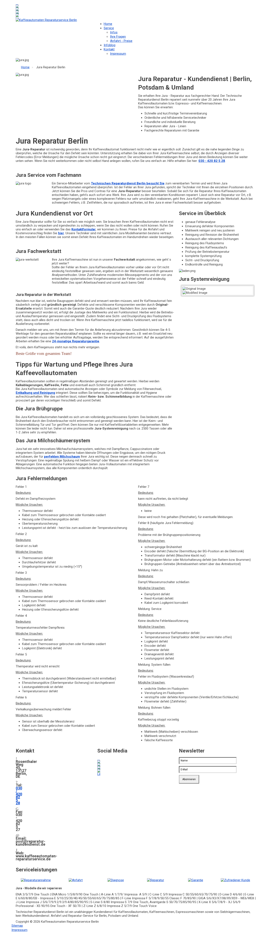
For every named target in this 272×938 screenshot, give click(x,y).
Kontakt (109, 49)
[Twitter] (17, 6)
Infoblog (109, 45)
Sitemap (17, 926)
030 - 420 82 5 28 (211, 161)
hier (61, 233)
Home (108, 24)
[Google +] (17, 9)
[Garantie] (195, 880)
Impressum (118, 54)
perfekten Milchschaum (62, 456)
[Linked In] (17, 12)
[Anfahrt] (76, 880)
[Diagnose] (116, 880)
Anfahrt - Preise (121, 41)
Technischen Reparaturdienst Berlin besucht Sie (127, 183)
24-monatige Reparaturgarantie (75, 341)
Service (109, 28)
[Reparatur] (155, 880)
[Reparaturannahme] (36, 880)
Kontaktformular (83, 229)
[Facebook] (17, 3)
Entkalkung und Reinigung (35, 393)
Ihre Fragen (118, 37)
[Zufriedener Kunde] (235, 880)
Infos (114, 32)
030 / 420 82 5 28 (19, 795)
